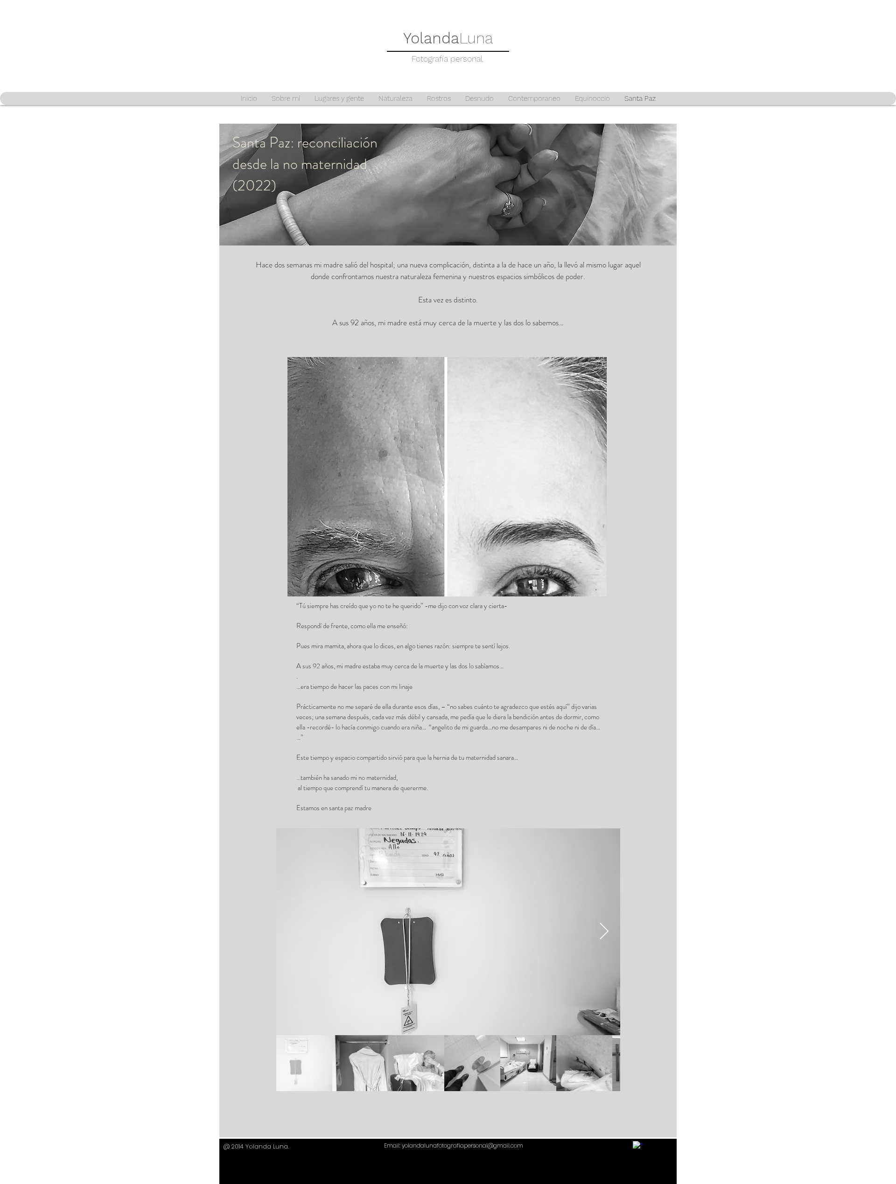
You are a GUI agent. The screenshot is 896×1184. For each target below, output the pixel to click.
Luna (448, 38)
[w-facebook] (638, 1146)
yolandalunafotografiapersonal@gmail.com (462, 1145)
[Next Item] (604, 932)
